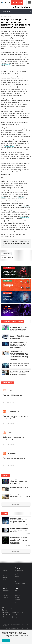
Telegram (17, 599)
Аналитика (5, 573)
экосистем (21, 196)
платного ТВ (16, 225)
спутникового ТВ (15, 192)
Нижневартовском (7, 154)
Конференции (19, 570)
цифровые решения (7, 130)
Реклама (4, 593)
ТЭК (23, 130)
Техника (17, 579)
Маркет (17, 576)
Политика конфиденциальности (14, 612)
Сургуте (4, 152)
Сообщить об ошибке (11, 614)
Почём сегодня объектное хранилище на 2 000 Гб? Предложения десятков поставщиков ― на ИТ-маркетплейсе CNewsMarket (15, 244)
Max (16, 590)
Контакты (5, 597)
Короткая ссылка (8, 257)
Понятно (6, 641)
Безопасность (17, 2)
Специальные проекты (19, 573)
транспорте (5, 91)
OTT (10, 225)
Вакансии (5, 595)
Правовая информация (11, 617)
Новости (4, 570)
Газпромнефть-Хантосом (18, 87)
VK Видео (17, 595)
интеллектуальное (7, 76)
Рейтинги (5, 575)
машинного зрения (20, 109)
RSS (6, 610)
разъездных (14, 163)
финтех (3, 196)
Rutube (17, 597)
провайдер (4, 194)
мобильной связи (21, 210)
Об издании (5, 590)
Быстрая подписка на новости (13, 608)
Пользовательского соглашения (17, 637)
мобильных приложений (9, 199)
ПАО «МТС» (4, 31)
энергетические (6, 63)
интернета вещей (17, 203)
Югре (27, 130)
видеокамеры (9, 145)
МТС (2, 49)
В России (26, 207)
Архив (4, 579)
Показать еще (16, 504)
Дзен (16, 602)
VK (15, 593)
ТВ (15, 581)
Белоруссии (5, 210)
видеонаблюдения (10, 141)
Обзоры (4, 577)
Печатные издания (20, 583)
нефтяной (21, 57)
